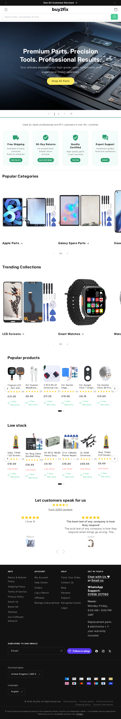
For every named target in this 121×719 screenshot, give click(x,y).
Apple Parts (10, 243)
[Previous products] (7, 388)
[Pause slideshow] (72, 113)
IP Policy (79, 714)
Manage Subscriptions (47, 602)
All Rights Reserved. (51, 701)
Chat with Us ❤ (99, 576)
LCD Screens (11, 334)
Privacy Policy (16, 596)
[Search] (114, 17)
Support (65, 597)
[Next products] (115, 388)
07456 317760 (98, 594)
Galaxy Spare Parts (72, 243)
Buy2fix (37, 701)
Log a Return (42, 592)
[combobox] (57, 17)
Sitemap (12, 612)
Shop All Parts (60, 80)
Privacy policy (87, 701)
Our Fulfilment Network (15, 619)
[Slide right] (67, 253)
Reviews (65, 592)
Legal (64, 607)
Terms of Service (17, 591)
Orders (38, 587)
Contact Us (67, 582)
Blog (63, 587)
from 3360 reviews (60, 509)
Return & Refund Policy (17, 579)
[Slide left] (53, 253)
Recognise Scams (71, 602)
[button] (6, 9)
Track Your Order (71, 577)
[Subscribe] (61, 650)
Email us (98, 580)
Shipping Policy (16, 586)
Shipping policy (83, 704)
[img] (60, 505)
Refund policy (70, 701)
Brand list (13, 606)
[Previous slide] (48, 113)
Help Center (41, 582)
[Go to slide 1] (60, 411)
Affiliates (39, 597)
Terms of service (104, 701)
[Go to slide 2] (63, 411)
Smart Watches (69, 334)
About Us (13, 601)
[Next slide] (64, 113)
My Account (41, 577)
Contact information (103, 704)
